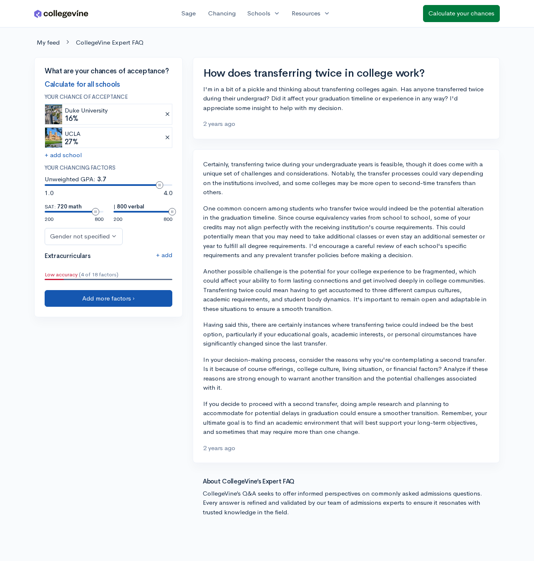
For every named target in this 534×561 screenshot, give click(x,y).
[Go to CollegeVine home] (61, 13)
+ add (164, 255)
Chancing (222, 13)
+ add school (63, 155)
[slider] (159, 185)
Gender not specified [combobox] (80, 236)
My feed (48, 42)
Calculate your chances (461, 13)
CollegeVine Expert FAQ (110, 42)
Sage (188, 13)
